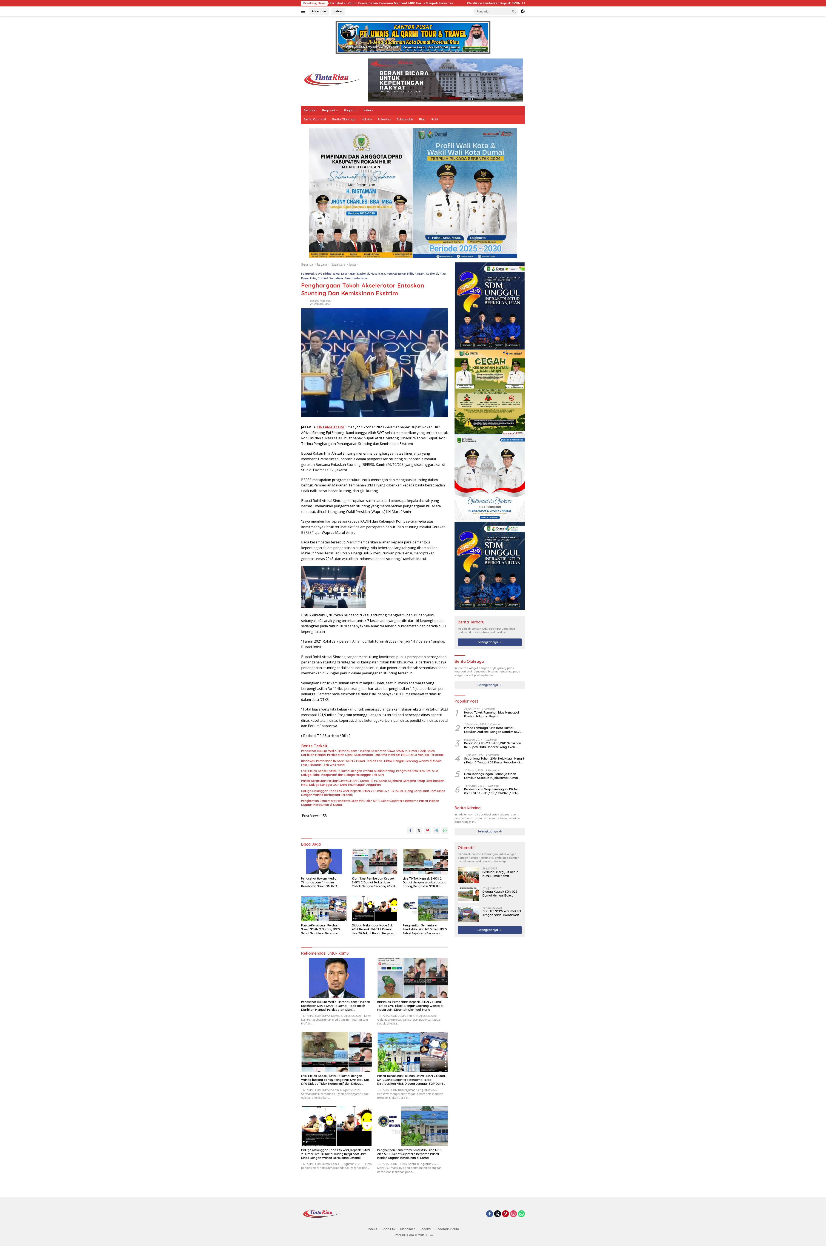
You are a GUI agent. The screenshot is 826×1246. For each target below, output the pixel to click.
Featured (307, 273)
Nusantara (378, 273)
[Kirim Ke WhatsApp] (445, 830)
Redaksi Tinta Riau (320, 301)
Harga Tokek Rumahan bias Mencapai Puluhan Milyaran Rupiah (491, 714)
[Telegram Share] (436, 830)
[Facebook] (489, 1214)
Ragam (349, 110)
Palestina (384, 119)
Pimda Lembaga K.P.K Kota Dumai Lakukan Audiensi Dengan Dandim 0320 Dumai (492, 730)
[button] (514, 11)
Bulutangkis (405, 119)
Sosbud (323, 278)
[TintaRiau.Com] (330, 80)
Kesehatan (348, 273)
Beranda (310, 110)
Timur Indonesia (355, 278)
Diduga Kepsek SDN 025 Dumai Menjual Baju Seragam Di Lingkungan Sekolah (499, 893)
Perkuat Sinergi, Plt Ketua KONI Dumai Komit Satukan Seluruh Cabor (500, 874)
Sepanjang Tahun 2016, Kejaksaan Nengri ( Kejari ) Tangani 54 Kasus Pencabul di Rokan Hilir (494, 760)
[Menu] (304, 11)
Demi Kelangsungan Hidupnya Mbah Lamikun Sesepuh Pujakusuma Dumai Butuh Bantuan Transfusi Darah (491, 776)
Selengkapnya (488, 642)
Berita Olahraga (344, 119)
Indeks (338, 11)
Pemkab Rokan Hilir (400, 273)
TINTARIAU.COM (330, 427)
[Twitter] (497, 1214)
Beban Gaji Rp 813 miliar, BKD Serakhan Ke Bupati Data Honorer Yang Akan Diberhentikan (492, 745)
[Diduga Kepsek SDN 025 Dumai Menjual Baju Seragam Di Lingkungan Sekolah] (468, 895)
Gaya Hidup (323, 273)
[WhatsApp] (521, 1214)
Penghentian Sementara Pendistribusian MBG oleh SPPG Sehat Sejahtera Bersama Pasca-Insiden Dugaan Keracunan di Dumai (370, 803)
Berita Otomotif (315, 119)
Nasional (363, 273)
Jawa (336, 273)
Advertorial (319, 11)
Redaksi (425, 1229)
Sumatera (336, 278)
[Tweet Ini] (419, 830)
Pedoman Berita (447, 1229)
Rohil (434, 119)
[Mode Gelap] (523, 11)
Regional (328, 110)
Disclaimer (407, 1229)
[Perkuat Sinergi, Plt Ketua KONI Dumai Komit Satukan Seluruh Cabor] (468, 875)
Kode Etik (388, 1229)
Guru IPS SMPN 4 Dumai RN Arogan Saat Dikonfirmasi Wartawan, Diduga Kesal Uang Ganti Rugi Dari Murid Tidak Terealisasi (501, 913)
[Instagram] (513, 1214)
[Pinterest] (505, 1214)
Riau (422, 119)
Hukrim (367, 119)
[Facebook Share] (410, 830)
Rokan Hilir (308, 278)
